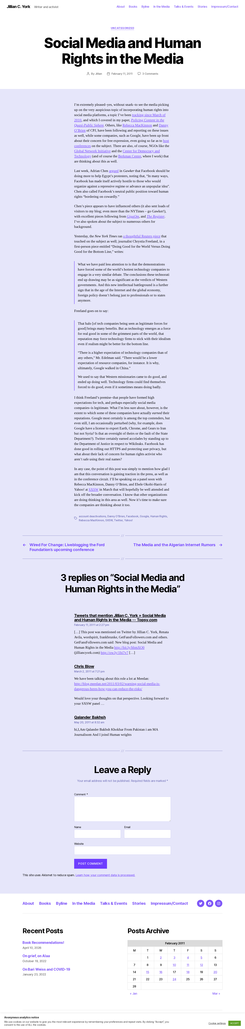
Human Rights (158, 516)
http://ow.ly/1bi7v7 (114, 652)
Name (77, 827)
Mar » (216, 993)
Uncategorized (122, 28)
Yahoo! (128, 520)
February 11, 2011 (122, 73)
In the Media (162, 6)
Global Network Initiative (92, 151)
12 (201, 965)
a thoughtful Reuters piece (141, 236)
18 (187, 972)
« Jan (133, 993)
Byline (145, 6)
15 (147, 972)
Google (144, 516)
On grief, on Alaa (36, 956)
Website (79, 843)
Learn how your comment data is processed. (105, 875)
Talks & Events (184, 6)
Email (127, 827)
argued (114, 171)
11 (188, 965)
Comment (81, 794)
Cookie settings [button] (217, 1023)
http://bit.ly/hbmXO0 (129, 647)
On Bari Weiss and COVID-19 (46, 969)
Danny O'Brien (116, 516)
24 (174, 979)
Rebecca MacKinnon (137, 125)
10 (174, 965)
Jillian (98, 73)
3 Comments (150, 73)
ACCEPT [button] (234, 1023)
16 (160, 972)
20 (215, 972)
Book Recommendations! (43, 943)
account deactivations (92, 516)
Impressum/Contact (224, 6)
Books (133, 6)
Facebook (132, 516)
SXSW (93, 489)
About (120, 6)
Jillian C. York (18, 7)
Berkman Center (129, 156)
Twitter (118, 520)
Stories (202, 6)
